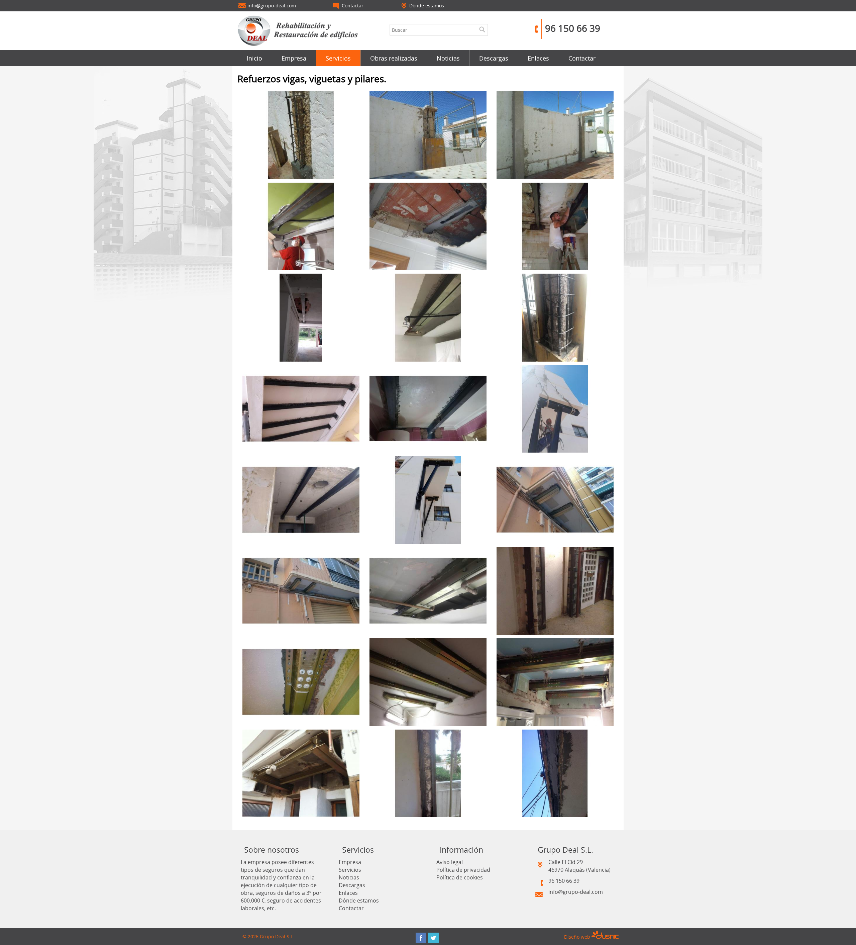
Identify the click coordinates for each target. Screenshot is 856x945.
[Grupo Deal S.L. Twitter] (433, 938)
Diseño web (578, 937)
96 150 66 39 (572, 28)
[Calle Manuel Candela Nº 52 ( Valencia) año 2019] (428, 317)
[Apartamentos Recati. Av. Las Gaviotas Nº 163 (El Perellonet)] (428, 773)
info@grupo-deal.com (575, 891)
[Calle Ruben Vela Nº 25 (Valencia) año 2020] (300, 226)
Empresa (294, 58)
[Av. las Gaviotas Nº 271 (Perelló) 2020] (428, 134)
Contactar (582, 58)
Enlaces (538, 58)
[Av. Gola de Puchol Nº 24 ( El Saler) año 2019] (300, 317)
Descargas (493, 58)
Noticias (448, 58)
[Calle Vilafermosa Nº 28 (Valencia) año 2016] (300, 499)
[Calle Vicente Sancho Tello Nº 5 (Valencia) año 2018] (555, 317)
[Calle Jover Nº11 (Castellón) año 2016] (428, 499)
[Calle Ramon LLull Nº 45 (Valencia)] (555, 773)
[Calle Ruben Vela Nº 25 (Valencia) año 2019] (428, 226)
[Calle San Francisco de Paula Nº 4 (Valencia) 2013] (428, 681)
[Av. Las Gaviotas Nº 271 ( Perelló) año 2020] (555, 134)
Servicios (338, 58)
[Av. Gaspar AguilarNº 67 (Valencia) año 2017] (428, 408)
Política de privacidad (463, 869)
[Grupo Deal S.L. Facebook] (421, 938)
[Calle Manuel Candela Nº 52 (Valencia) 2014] (428, 590)
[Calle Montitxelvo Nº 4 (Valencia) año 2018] (300, 408)
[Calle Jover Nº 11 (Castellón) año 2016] (555, 408)
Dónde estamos (359, 900)
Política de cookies (459, 877)
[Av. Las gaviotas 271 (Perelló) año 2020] (300, 134)
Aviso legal (449, 862)
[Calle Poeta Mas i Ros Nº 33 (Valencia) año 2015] (555, 499)
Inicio (254, 58)
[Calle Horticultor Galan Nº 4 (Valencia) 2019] (555, 226)
